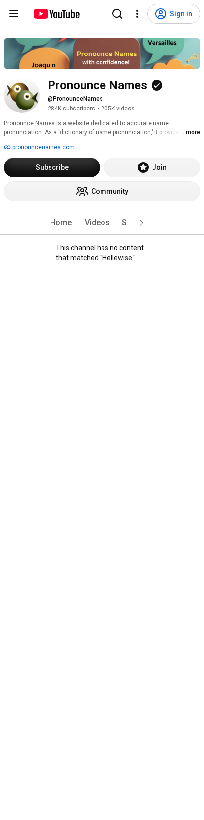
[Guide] (14, 14)
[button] (141, 223)
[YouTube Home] (56, 14)
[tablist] (102, 223)
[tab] (61, 223)
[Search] (117, 14)
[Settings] (137, 14)
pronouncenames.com (43, 147)
